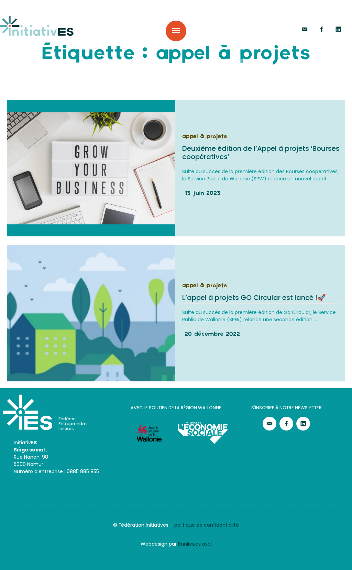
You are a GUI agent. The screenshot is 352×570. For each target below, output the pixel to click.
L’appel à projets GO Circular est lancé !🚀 (254, 297)
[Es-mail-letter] (304, 29)
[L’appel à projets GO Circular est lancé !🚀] (91, 313)
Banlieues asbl (195, 543)
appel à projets (204, 136)
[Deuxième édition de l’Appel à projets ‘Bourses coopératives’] (91, 168)
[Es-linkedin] (338, 29)
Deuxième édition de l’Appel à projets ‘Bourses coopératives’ (261, 152)
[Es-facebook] (321, 29)
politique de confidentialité (206, 525)
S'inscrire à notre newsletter (286, 407)
